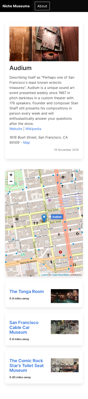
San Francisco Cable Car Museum (23, 327)
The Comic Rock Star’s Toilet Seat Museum (26, 365)
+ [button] (11, 175)
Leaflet (44, 274)
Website (15, 129)
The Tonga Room (26, 291)
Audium (57, 217)
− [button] (11, 181)
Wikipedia (33, 129)
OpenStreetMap (60, 274)
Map (26, 142)
